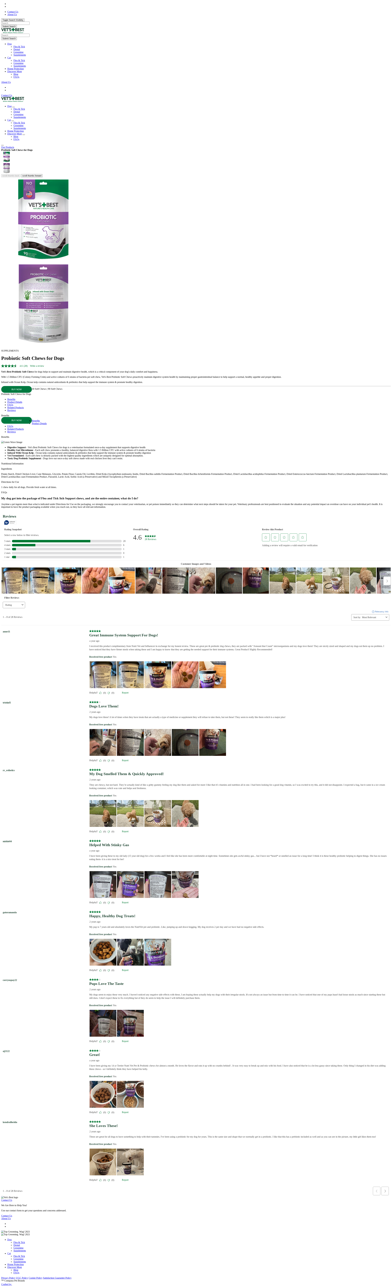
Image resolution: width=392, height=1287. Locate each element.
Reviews (11, 410)
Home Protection (15, 68)
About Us (6, 82)
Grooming (18, 52)
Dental (16, 49)
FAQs (16, 77)
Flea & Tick (19, 46)
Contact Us (6, 95)
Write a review (37, 366)
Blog (15, 74)
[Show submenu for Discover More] (24, 134)
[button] (199, 44)
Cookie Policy (35, 1278)
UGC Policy (22, 1278)
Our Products (7, 147)
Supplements (19, 55)
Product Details (14, 402)
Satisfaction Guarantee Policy (57, 1278)
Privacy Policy (8, 1278)
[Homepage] (12, 32)
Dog (9, 44)
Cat (9, 57)
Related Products (15, 407)
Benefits (11, 399)
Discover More (14, 71)
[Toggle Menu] (2, 145)
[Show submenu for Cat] (12, 120)
